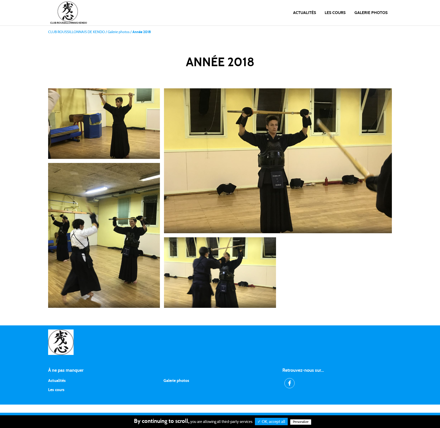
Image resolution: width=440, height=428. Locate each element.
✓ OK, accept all (271, 422)
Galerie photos (371, 13)
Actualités (304, 13)
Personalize (301, 422)
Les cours (335, 13)
